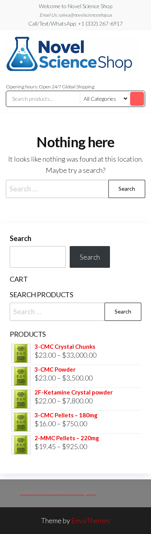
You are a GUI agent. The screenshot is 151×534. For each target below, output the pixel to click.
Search (20, 238)
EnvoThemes (90, 520)
